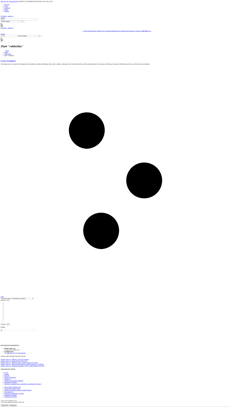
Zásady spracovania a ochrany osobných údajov (18, 390)
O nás (6, 6)
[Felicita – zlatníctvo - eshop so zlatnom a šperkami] (7, 16)
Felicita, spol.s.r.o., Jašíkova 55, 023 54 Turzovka (15, 359)
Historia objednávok (10, 377)
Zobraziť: (3, 300)
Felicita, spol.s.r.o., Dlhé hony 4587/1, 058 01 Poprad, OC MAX (19, 362)
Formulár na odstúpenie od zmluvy (14, 393)
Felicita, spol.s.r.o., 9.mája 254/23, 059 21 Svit (14, 361)
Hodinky (112, 31)
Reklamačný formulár (10, 395)
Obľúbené (7, 8)
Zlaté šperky (87, 31)
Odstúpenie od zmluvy (10, 397)
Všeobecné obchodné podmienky (13, 380)
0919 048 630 (14, 1)
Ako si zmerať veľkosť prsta (12, 387)
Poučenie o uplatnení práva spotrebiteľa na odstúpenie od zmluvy (23, 384)
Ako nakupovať (8, 392)
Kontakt (6, 374)
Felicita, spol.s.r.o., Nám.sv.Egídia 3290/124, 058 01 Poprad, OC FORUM (22, 364)
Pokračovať (13, 405)
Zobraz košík (4, 405)
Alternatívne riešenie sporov (12, 388)
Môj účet (6, 4)
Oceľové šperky (105, 31)
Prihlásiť (6, 11)
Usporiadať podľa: (6, 298)
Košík (6, 9)
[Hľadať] (41, 36)
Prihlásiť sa (7, 379)
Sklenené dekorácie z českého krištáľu (134, 31)
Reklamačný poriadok (10, 382)
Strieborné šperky (96, 31)
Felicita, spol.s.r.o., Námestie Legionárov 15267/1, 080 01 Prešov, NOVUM (22, 366)
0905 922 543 (5, 1)
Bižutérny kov (119, 31)
